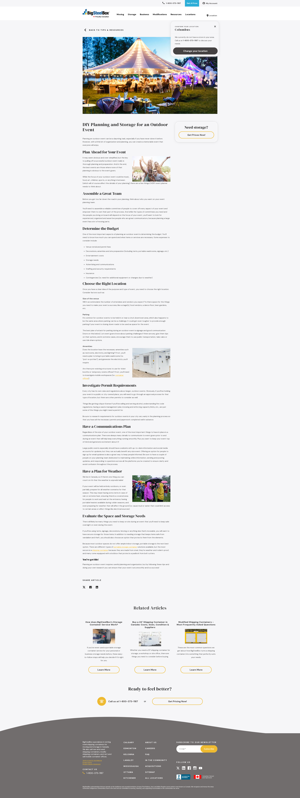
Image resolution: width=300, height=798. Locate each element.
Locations (190, 14)
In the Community (156, 760)
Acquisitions (153, 766)
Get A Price (192, 3)
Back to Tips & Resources (106, 30)
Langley (129, 760)
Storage (132, 14)
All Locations (154, 778)
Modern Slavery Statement (92, 764)
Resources (176, 14)
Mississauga (131, 766)
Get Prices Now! (196, 134)
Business (144, 14)
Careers (150, 748)
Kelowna (129, 754)
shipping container (100, 550)
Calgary (129, 742)
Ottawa (128, 772)
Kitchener (130, 778)
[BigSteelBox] (96, 13)
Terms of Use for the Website (92, 760)
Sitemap (150, 772)
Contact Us (90, 769)
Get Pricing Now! (177, 701)
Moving (120, 14)
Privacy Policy (87, 762)
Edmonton (130, 748)
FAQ (147, 754)
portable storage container (125, 547)
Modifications (160, 14)
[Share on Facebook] (90, 587)
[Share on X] (84, 587)
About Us (151, 742)
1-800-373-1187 (94, 773)
